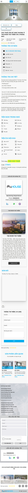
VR (6, 28)
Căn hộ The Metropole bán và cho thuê (7, 481)
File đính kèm (7, 443)
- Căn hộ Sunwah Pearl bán (6, 397)
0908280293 (10, 453)
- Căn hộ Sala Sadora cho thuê (7, 408)
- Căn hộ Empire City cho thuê (7, 402)
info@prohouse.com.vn (11, 455)
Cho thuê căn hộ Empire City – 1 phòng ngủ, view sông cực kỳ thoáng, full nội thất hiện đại (7, 372)
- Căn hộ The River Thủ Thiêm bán (8, 392)
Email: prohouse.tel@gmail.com (14, 199)
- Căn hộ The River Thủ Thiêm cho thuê (9, 406)
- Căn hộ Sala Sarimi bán (6, 394)
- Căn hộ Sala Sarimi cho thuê (7, 410)
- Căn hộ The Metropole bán (6, 390)
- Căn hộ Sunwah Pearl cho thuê (7, 412)
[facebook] (10, 458)
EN (14, 1)
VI (11, 1)
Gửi (14, 341)
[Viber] (18, 458)
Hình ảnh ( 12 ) (6, 25)
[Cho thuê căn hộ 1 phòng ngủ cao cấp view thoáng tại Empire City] (20, 365)
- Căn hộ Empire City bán (6, 388)
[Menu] (1, 1)
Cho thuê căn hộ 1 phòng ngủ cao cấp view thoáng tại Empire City (20, 372)
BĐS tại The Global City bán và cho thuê (21, 481)
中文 (18, 1)
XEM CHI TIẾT (14, 263)
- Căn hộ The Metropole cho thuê (7, 404)
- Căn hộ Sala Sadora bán (6, 395)
